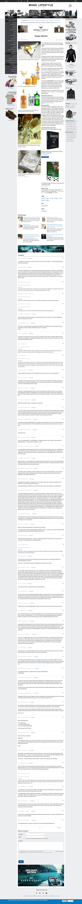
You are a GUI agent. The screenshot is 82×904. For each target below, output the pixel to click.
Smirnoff (55, 91)
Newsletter (13, 71)
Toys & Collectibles (12, 49)
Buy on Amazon (44, 154)
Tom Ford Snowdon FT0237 (72, 134)
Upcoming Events (12, 62)
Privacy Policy (45, 896)
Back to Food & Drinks (22, 39)
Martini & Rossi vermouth (52, 217)
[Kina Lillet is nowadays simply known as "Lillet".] (29, 85)
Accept (64, 900)
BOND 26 (51, 20)
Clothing (14, 22)
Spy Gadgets (13, 44)
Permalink (30, 258)
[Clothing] (11, 18)
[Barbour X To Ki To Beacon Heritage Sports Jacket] (71, 119)
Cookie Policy (52, 896)
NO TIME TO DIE (12, 58)
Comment (20, 840)
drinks (51, 198)
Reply (63, 281)
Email (19, 836)
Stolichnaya (49, 91)
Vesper (47, 200)
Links (15, 73)
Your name (20, 834)
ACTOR (32, 20)
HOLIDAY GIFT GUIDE (11, 60)
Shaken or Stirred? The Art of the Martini (31, 217)
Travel (15, 31)
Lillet (61, 198)
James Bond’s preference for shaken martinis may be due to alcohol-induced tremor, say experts (55, 226)
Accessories (13, 24)
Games (14, 46)
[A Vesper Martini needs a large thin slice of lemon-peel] (29, 58)
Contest (14, 65)
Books (14, 42)
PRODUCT (38, 20)
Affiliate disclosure (37, 896)
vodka (43, 200)
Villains (14, 37)
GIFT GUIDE (57, 20)
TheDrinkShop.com (45, 71)
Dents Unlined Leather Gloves (73, 137)
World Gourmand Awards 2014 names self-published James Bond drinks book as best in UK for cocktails (31, 236)
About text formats (60, 851)
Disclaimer (29, 896)
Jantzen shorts (70, 139)
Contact (14, 67)
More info (45, 900)
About (24, 896)
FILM (29, 20)
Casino (14, 33)
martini (43, 198)
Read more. (58, 22)
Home (6, 1)
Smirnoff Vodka (26, 224)
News (15, 55)
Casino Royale (44, 205)
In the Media (13, 69)
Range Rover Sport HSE (72, 129)
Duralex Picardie (70, 141)
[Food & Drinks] (59, 18)
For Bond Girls (13, 35)
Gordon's (56, 198)
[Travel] (71, 18)
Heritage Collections (12, 40)
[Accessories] (23, 18)
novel (47, 198)
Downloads (13, 47)
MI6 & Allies (13, 38)
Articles (14, 56)
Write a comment (59, 39)
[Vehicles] (47, 18)
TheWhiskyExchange (56, 71)
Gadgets (14, 26)
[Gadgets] (35, 18)
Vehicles (14, 28)
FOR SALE (14, 51)
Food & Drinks (13, 29)
